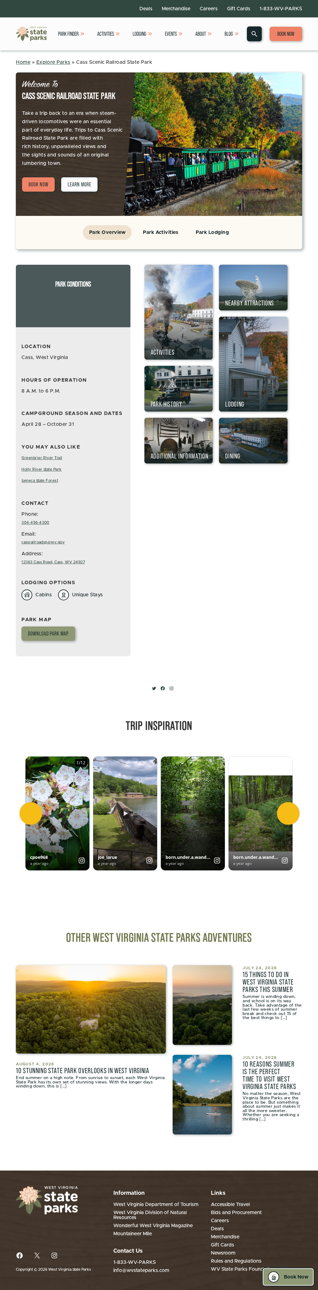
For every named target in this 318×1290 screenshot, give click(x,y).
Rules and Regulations (236, 1261)
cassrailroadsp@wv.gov (43, 542)
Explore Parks (53, 62)
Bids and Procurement (236, 1212)
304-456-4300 (35, 522)
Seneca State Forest (39, 480)
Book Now (285, 34)
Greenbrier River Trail (41, 458)
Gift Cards (238, 8)
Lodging (139, 34)
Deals (145, 8)
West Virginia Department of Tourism (155, 1204)
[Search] (254, 33)
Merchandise (176, 8)
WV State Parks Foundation (243, 1269)
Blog (229, 34)
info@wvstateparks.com (141, 1270)
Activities (105, 34)
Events (171, 34)
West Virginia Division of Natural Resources (150, 1215)
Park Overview (107, 232)
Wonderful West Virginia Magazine (153, 1225)
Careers (209, 8)
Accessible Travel (230, 1204)
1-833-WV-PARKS (281, 8)
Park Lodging (212, 232)
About (200, 34)
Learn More (79, 184)
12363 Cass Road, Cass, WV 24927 (53, 562)
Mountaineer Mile (132, 1233)
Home (23, 62)
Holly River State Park (41, 469)
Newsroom (223, 1252)
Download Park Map (48, 634)
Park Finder (68, 34)
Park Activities (160, 232)
